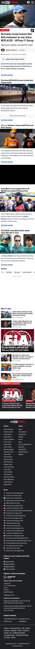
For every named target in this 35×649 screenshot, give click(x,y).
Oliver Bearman (8, 462)
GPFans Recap (4, 30)
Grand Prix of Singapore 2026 (15, 535)
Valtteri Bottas (8, 482)
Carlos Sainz (7, 454)
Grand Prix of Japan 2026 (14, 498)
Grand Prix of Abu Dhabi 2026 (15, 550)
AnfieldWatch (22, 621)
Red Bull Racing (23, 452)
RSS (23, 628)
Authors (6, 628)
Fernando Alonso (9, 467)
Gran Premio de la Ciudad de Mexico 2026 (18, 540)
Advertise (7, 630)
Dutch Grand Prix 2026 (13, 523)
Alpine (20, 429)
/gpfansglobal (9, 561)
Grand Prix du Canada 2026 (14, 505)
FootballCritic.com (24, 619)
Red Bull (26, 66)
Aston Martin (8, 256)
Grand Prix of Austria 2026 (14, 513)
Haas (20, 442)
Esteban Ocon (8, 464)
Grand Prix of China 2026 (13, 495)
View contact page (8, 610)
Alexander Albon (9, 452)
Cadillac (20, 437)
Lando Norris (5, 153)
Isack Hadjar (7, 444)
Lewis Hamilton (8, 429)
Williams (20, 454)
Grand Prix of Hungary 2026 (14, 520)
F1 (3, 272)
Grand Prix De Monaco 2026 (14, 508)
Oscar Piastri (7, 437)
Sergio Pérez (7, 484)
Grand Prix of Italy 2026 (13, 525)
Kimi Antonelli (8, 457)
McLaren (4, 125)
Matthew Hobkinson (11, 50)
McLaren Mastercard (24, 444)
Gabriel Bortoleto (9, 477)
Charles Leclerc (8, 432)
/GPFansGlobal (10, 569)
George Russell (8, 459)
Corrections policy (9, 635)
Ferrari (20, 439)
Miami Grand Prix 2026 (13, 503)
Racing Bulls (22, 449)
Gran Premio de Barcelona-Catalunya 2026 (19, 510)
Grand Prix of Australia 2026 (14, 493)
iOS (11, 632)
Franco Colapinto (9, 439)
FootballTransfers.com (10, 619)
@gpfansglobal (10, 564)
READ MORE (8, 75)
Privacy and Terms (15, 628)
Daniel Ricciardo (7, 64)
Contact (27, 628)
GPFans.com (8, 621)
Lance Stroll (7, 469)
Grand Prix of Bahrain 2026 (14, 533)
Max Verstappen (9, 449)
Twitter (19, 630)
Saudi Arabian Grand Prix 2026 (15, 500)
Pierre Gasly (7, 442)
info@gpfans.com (9, 595)
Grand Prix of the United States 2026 (17, 538)
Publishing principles (19, 632)
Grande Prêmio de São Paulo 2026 (16, 543)
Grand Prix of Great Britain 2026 (16, 515)
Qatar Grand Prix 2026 (13, 548)
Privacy (13, 637)
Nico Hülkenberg (9, 479)
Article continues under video (17, 115)
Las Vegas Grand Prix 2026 (14, 545)
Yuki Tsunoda (8, 474)
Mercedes (21, 447)
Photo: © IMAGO (5, 26)
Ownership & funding (22, 635)
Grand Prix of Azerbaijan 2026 (15, 530)
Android (6, 632)
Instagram (26, 630)
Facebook (13, 630)
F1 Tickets (7, 637)
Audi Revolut (22, 434)
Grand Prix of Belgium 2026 (14, 518)
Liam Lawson (8, 447)
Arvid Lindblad (8, 472)
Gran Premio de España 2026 (15, 528)
